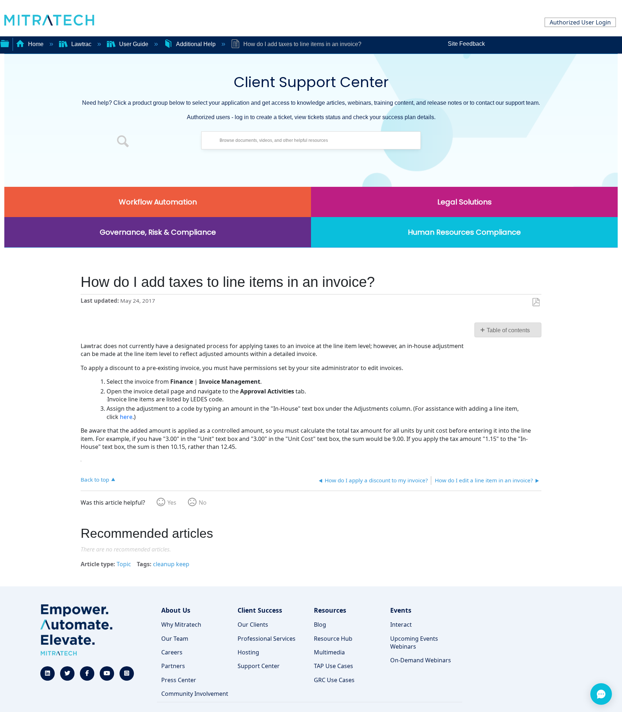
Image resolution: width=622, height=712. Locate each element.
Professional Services (267, 639)
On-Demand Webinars (420, 660)
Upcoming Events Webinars (414, 642)
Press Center (178, 680)
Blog (320, 624)
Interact (401, 624)
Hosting (248, 652)
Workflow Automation (158, 202)
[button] (123, 142)
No (203, 502)
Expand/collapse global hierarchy (4, 42)
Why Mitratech (181, 624)
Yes (171, 502)
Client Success (260, 610)
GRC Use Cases (334, 680)
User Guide (134, 44)
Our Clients (253, 624)
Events (400, 610)
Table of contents (508, 330)
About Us (175, 610)
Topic (124, 564)
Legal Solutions (464, 202)
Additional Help (196, 44)
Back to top (95, 479)
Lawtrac (81, 44)
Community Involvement (194, 694)
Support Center (259, 666)
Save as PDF (536, 302)
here (126, 417)
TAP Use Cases (333, 666)
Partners (173, 666)
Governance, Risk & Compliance (158, 232)
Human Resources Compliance (464, 232)
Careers (171, 652)
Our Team (174, 639)
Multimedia (329, 652)
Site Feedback (466, 44)
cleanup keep (171, 564)
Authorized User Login (580, 22)
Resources (330, 610)
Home (36, 44)
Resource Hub (333, 639)
